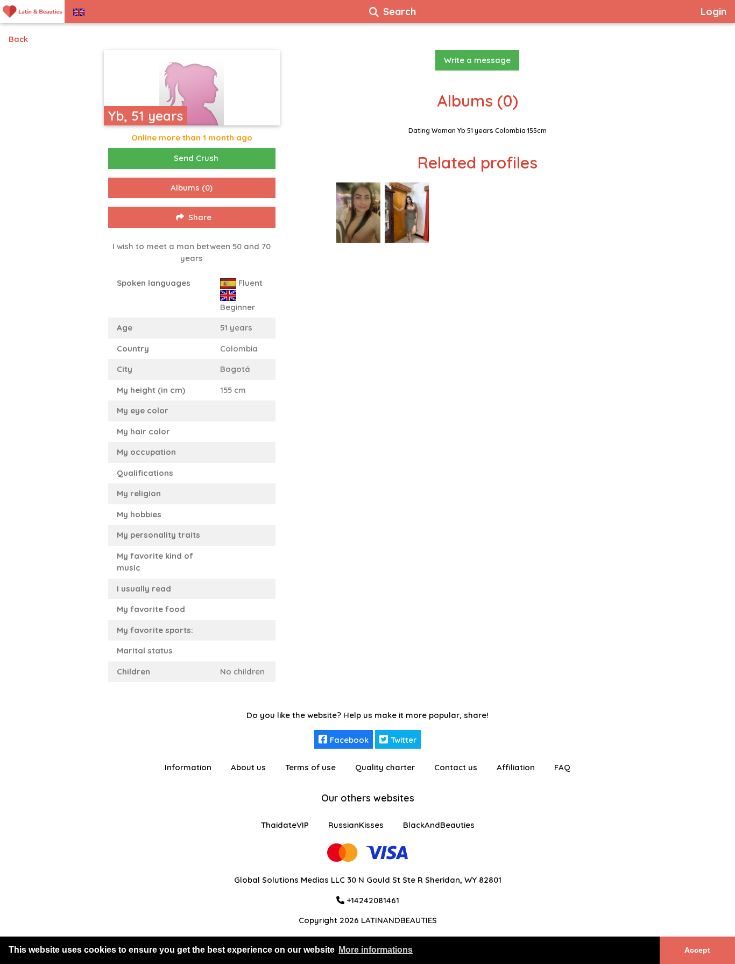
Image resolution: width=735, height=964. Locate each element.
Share (199, 217)
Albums (192, 187)
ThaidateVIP (285, 825)
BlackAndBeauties (439, 825)
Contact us (455, 767)
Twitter (403, 740)
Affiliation (516, 767)
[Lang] (79, 11)
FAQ (562, 767)
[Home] (32, 11)
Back (18, 39)
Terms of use (310, 767)
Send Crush (196, 158)
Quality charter (385, 767)
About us (248, 767)
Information (188, 767)
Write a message (477, 60)
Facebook (349, 740)
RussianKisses (356, 825)
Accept (697, 950)
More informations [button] (375, 949)
